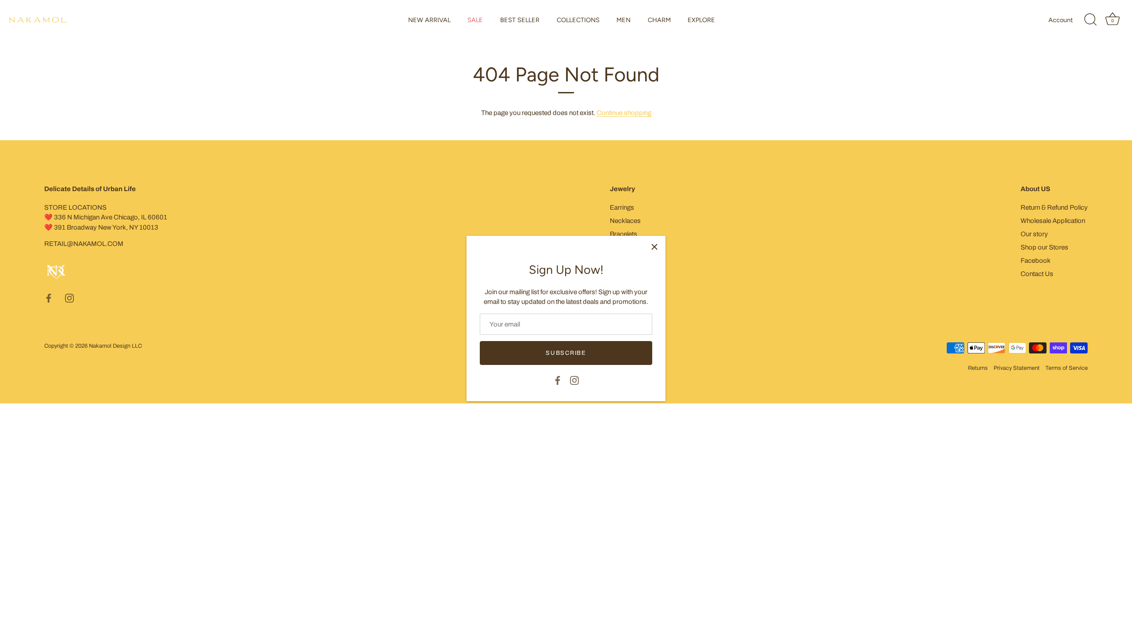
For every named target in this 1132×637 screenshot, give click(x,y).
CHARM (659, 20)
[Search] (1090, 20)
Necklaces (625, 220)
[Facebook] (557, 379)
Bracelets (623, 234)
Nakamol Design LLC (115, 346)
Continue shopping (624, 112)
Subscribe (566, 353)
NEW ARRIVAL (429, 20)
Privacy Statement (1017, 368)
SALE (475, 20)
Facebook (1036, 260)
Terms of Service (1066, 368)
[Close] (654, 247)
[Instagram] (574, 379)
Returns (978, 368)
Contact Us (1037, 273)
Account (1060, 20)
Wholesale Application (1053, 220)
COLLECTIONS (578, 20)
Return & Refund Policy (1054, 207)
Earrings (622, 207)
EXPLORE (701, 20)
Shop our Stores (1044, 247)
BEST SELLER (519, 20)
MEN (623, 20)
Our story (1034, 234)
